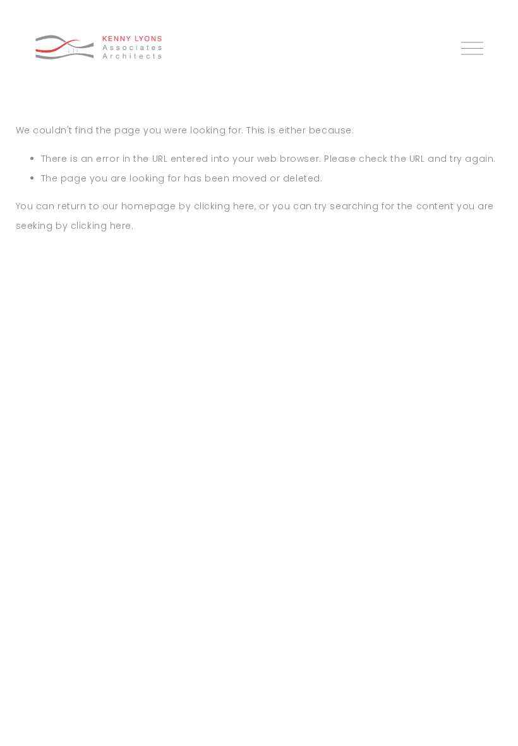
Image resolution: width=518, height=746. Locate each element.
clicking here (224, 206)
